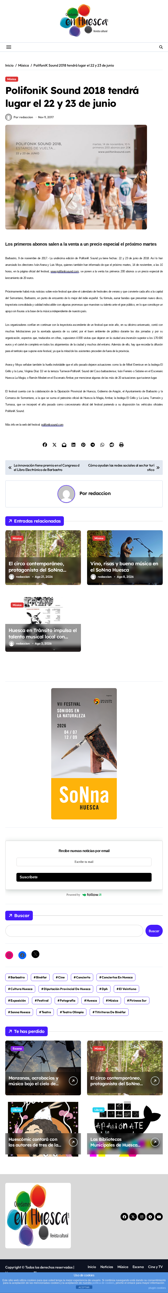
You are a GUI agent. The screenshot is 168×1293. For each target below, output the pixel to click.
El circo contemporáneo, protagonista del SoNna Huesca (36, 569)
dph (105, 989)
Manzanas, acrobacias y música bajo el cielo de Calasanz (33, 1083)
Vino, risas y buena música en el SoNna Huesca (124, 566)
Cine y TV (155, 1267)
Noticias (106, 1267)
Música (11, 79)
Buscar (22, 915)
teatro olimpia (73, 1012)
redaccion (99, 493)
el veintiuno (127, 989)
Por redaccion (23, 117)
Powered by (73, 894)
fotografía (67, 1000)
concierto (83, 977)
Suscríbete (29, 877)
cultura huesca (21, 989)
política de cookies (103, 1282)
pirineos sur (138, 1000)
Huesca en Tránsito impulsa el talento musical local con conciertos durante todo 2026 (43, 636)
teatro (46, 1012)
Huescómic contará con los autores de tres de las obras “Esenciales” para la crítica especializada (34, 1147)
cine (61, 977)
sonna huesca (20, 1012)
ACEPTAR (84, 1287)
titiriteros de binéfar (110, 1012)
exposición (18, 1000)
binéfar (41, 977)
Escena (17, 1048)
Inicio (92, 1267)
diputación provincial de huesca (67, 989)
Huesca (92, 1000)
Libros (17, 1110)
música (113, 1000)
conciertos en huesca (117, 977)
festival (43, 1000)
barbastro (17, 977)
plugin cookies (157, 1287)
